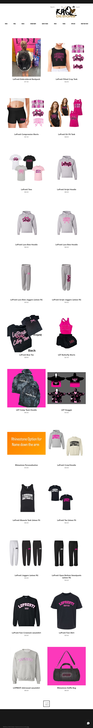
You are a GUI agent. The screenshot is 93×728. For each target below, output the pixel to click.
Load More (47, 704)
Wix (28, 726)
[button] (66, 6)
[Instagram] (71, 14)
